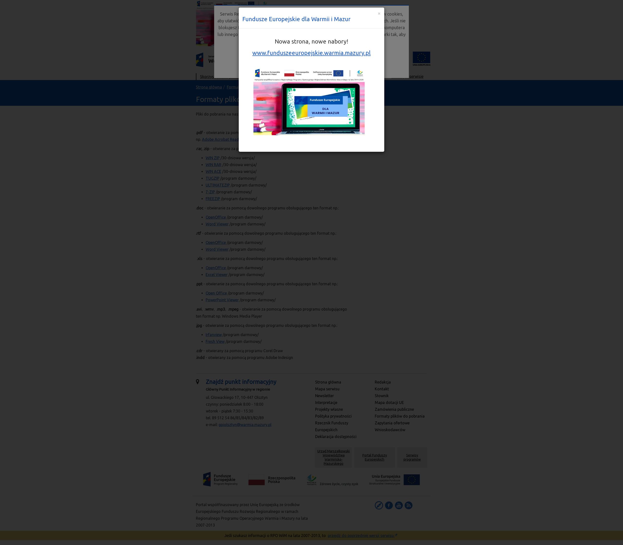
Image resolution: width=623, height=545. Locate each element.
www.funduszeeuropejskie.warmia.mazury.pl (311, 53)
